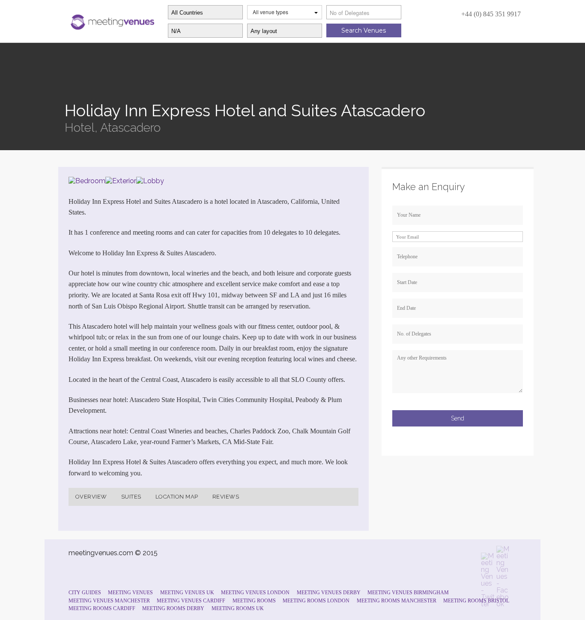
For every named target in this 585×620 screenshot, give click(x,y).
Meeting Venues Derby (329, 593)
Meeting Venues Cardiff (191, 601)
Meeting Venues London (255, 593)
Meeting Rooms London (316, 601)
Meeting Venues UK (187, 593)
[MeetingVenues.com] (111, 20)
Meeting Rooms (254, 601)
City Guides (85, 593)
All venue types (270, 11)
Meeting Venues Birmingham (408, 593)
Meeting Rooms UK (238, 608)
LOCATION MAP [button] (176, 496)
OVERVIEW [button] (91, 496)
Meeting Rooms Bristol (476, 601)
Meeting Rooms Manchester (396, 601)
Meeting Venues (130, 593)
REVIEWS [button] (225, 496)
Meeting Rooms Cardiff (102, 608)
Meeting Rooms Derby (173, 608)
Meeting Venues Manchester (109, 601)
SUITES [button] (131, 496)
